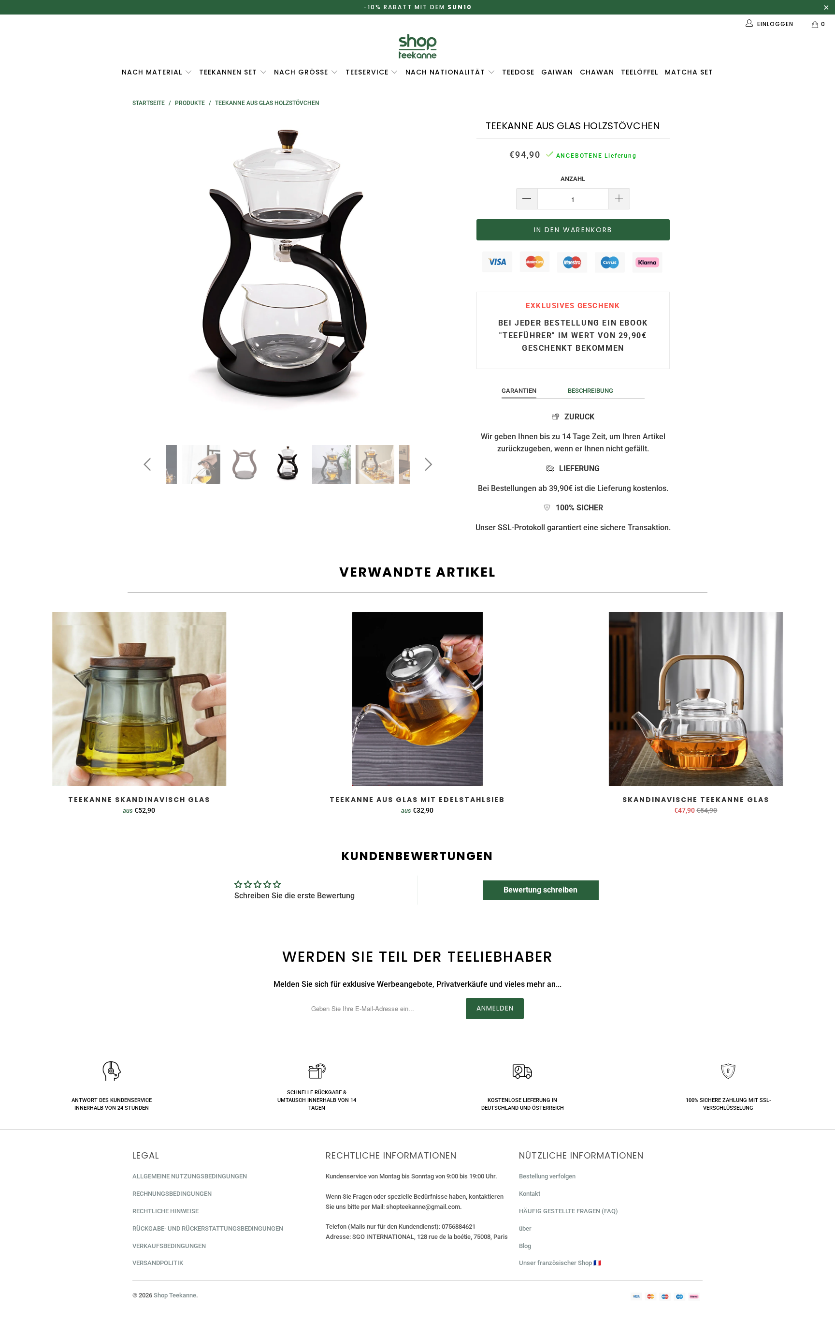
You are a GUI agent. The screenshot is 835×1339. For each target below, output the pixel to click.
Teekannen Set (229, 72)
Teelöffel (639, 72)
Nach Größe (302, 72)
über (525, 1228)
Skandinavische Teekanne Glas (696, 699)
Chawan (597, 72)
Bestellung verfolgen (547, 1176)
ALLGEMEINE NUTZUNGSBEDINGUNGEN (189, 1176)
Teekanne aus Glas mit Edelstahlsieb (417, 699)
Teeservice (368, 72)
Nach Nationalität (446, 72)
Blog (525, 1246)
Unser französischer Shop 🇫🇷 (560, 1262)
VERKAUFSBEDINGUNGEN (169, 1246)
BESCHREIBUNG (590, 390)
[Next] (427, 275)
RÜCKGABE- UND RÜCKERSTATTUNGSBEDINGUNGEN (207, 1228)
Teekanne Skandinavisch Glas (139, 699)
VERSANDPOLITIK (157, 1262)
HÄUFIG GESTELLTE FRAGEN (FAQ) (568, 1211)
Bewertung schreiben (540, 889)
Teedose (518, 72)
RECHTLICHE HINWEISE (165, 1211)
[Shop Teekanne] (417, 46)
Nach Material (153, 72)
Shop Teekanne (175, 1295)
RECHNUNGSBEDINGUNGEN (172, 1193)
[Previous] (149, 275)
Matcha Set (689, 72)
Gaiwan (557, 72)
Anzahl (573, 178)
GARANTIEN (519, 390)
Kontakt (529, 1193)
